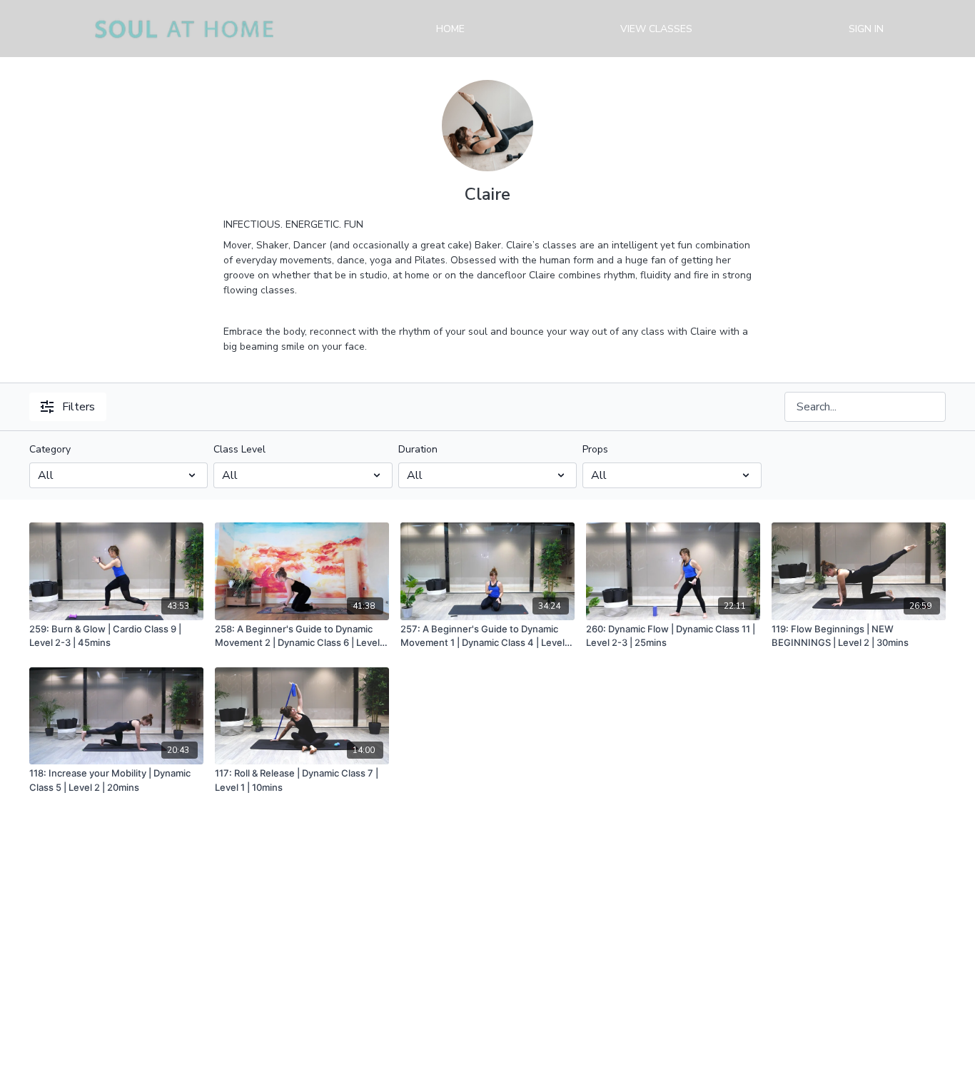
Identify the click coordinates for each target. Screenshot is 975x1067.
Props (595, 449)
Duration (418, 449)
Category (50, 449)
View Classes (656, 29)
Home (450, 29)
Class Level (239, 449)
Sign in (866, 29)
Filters (78, 407)
